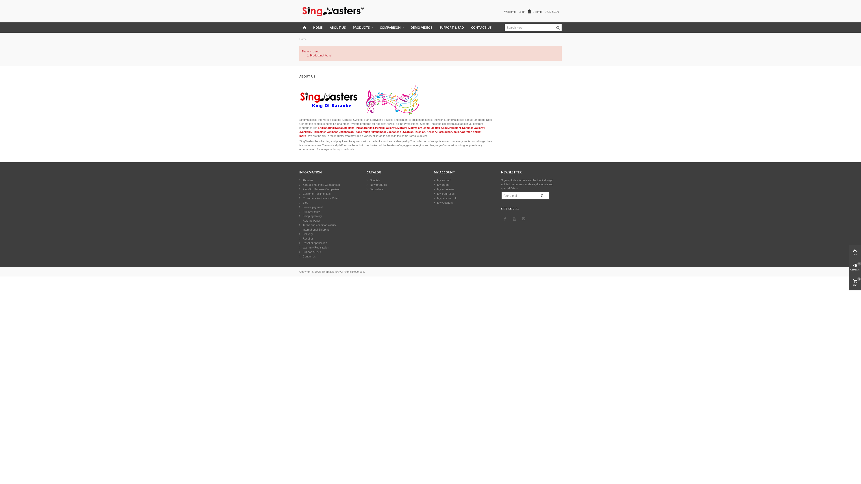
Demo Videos (421, 27)
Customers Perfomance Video (320, 198)
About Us (338, 27)
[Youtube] (514, 219)
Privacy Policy (311, 211)
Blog (305, 202)
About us (307, 180)
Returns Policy (311, 220)
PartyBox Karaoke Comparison (321, 189)
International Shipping (316, 229)
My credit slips (445, 193)
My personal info (447, 198)
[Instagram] (524, 219)
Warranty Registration (315, 247)
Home (318, 27)
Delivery (307, 234)
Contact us (309, 256)
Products (361, 27)
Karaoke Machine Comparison (321, 184)
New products (378, 184)
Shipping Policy (312, 216)
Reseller (307, 238)
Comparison (390, 27)
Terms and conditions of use (319, 225)
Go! (543, 196)
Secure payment (312, 207)
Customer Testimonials (316, 193)
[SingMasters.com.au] (332, 11)
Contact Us (481, 27)
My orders (443, 184)
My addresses (445, 189)
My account (444, 180)
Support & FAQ (451, 27)
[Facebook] (505, 219)
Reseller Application (314, 243)
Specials (374, 180)
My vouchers (445, 202)
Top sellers (376, 189)
